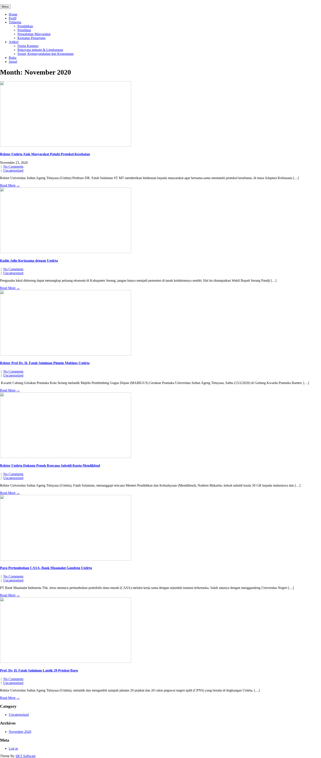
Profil (12, 18)
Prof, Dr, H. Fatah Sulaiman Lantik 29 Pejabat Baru (39, 670)
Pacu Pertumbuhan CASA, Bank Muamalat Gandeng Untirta (46, 568)
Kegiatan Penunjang (31, 38)
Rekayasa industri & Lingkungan (40, 50)
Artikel (13, 42)
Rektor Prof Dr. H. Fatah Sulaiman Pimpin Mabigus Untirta (45, 363)
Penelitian (24, 30)
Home (13, 14)
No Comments (13, 166)
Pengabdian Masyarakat (33, 34)
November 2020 (20, 732)
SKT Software (26, 756)
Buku (12, 57)
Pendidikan (25, 26)
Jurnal (13, 61)
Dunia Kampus (27, 46)
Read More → (10, 185)
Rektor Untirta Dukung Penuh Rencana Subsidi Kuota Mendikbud (50, 465)
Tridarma (15, 22)
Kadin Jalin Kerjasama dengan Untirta (29, 260)
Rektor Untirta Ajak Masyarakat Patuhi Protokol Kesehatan (45, 154)
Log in (13, 748)
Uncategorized (13, 170)
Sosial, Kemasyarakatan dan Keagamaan (45, 54)
